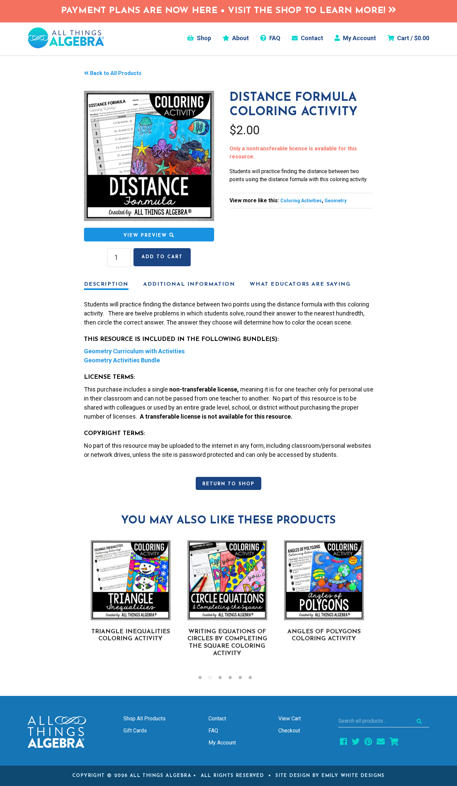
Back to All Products (116, 73)
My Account (359, 38)
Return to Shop (228, 484)
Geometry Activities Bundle (122, 360)
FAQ (274, 38)
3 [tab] (223, 679)
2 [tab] (213, 679)
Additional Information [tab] (189, 284)
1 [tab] (203, 679)
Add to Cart (162, 257)
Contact (311, 38)
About (240, 38)
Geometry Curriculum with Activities (134, 351)
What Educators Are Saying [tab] (300, 284)
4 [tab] (233, 679)
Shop (203, 38)
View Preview (146, 235)
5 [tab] (243, 679)
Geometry (336, 200)
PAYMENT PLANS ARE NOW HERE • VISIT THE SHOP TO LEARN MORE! (224, 10)
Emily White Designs (353, 775)
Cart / (412, 38)
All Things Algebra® (66, 37)
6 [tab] (253, 679)
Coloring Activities (301, 200)
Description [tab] (106, 284)
